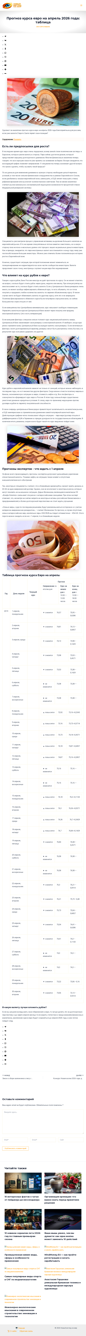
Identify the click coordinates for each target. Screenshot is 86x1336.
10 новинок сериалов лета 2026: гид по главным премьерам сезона (23, 1236)
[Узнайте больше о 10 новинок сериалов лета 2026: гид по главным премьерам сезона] (23, 1219)
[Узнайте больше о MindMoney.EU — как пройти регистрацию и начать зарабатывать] (62, 1248)
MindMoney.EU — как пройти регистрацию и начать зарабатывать (60, 1257)
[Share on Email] (5, 65)
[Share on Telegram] (5, 37)
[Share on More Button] (5, 70)
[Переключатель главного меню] (81, 5)
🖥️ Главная (20, 1328)
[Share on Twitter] (5, 45)
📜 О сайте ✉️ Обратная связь (20, 1331)
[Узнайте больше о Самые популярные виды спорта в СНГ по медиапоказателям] (23, 1270)
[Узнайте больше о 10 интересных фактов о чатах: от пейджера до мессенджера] (23, 1183)
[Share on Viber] (5, 57)
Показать (17, 139)
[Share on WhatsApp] (5, 53)
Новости (47, 26)
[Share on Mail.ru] (5, 61)
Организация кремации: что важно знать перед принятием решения (61, 1199)
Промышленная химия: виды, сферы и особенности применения (21, 1257)
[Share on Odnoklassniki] (5, 49)
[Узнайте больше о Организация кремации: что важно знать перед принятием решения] (62, 1183)
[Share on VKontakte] (5, 41)
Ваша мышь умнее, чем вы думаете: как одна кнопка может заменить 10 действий (60, 1236)
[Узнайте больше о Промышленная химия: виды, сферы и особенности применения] (23, 1248)
